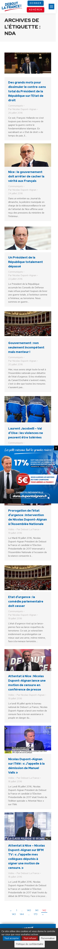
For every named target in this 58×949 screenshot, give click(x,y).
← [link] (11, 910)
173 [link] (35, 914)
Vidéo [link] (11, 529)
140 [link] (29, 910)
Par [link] (22, 109)
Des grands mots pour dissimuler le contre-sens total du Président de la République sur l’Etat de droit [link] (27, 91)
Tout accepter (11, 938)
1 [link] (16, 910)
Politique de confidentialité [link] (29, 944)
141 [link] (36, 910)
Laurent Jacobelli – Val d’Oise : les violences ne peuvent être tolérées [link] (25, 433)
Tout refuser (29, 938)
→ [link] (42, 914)
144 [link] (22, 914)
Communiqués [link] (15, 105)
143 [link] (14, 914)
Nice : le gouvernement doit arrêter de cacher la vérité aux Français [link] (26, 176)
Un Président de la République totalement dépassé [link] (25, 262)
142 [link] (44, 910)
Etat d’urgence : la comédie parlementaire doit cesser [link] (25, 601)
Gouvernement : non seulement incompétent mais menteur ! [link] (26, 347)
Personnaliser (48, 938)
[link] (51, 6)
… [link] (22, 910)
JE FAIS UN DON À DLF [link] (29, 916)
